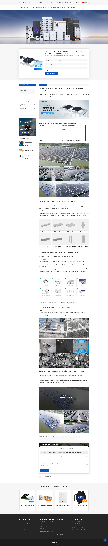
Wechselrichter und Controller (41, 7)
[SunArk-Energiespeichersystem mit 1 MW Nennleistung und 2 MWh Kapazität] (21, 150)
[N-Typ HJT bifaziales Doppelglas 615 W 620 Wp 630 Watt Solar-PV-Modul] (80, 497)
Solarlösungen (32, 7)
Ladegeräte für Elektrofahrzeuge (53, 7)
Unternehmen (54, 2)
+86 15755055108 (79, 527)
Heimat (40, 2)
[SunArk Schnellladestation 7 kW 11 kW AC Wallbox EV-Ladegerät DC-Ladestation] (63, 497)
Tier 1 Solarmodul (60, 530)
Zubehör (68, 7)
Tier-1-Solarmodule (60, 528)
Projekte (60, 2)
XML (78, 540)
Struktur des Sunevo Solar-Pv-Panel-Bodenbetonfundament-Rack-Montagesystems (30, 156)
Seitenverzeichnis (71, 540)
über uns (28, 540)
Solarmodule (21, 7)
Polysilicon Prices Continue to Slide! (46, 531)
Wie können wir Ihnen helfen (25, 122)
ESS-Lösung (26, 7)
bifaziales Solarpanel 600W (61, 522)
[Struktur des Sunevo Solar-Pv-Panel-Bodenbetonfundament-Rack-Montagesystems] (21, 156)
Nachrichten (72, 2)
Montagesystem (63, 7)
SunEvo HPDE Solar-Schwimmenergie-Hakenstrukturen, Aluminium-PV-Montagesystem (65, 452)
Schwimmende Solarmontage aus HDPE (78, 440)
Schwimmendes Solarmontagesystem (47, 440)
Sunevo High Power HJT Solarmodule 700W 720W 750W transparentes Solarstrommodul (30, 143)
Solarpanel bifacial (60, 534)
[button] (91, 500)
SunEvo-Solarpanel (23, 90)
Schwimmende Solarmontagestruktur (62, 440)
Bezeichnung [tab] (43, 84)
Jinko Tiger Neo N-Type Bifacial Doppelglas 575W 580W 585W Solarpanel (45, 505)
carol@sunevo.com (80, 525)
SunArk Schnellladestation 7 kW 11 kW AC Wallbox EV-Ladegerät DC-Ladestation (63, 505)
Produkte (34, 540)
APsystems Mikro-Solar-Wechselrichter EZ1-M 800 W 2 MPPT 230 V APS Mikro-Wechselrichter (28, 505)
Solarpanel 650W (60, 532)
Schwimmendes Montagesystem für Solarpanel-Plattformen (63, 438)
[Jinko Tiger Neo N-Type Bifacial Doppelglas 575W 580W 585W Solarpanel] (45, 497)
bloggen (77, 2)
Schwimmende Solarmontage (45, 438)
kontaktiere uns (46, 2)
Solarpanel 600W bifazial (61, 526)
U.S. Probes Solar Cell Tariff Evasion (46, 526)
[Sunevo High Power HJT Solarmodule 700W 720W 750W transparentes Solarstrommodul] (21, 143)
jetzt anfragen (52, 73)
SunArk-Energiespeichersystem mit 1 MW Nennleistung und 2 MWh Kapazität (30, 150)
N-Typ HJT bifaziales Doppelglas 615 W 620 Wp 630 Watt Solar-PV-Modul (81, 505)
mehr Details (27, 145)
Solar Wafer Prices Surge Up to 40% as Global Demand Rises (47, 521)
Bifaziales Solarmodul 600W (62, 524)
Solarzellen (73, 7)
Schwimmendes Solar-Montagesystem (56, 436)
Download (66, 2)
